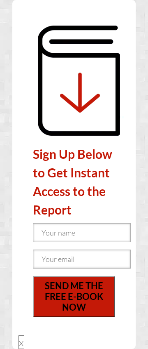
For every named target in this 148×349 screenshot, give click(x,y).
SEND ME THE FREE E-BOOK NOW (74, 296)
